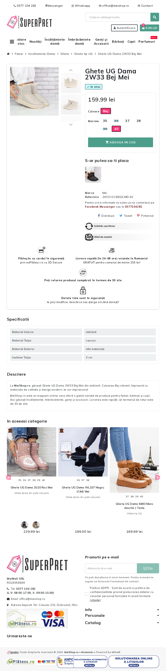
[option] (31, 481)
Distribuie (107, 215)
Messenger (55, 5)
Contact (145, 5)
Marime (93, 121)
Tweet (128, 215)
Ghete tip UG (134, 513)
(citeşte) (95, 600)
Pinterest (147, 215)
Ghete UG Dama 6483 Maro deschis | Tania (134, 506)
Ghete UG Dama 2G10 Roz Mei (31, 487)
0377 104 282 (24, 5)
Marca (89, 192)
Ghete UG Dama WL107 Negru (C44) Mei (83, 489)
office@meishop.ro (114, 5)
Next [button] (157, 477)
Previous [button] (8, 477)
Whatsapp (82, 5)
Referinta (92, 197)
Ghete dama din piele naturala (31, 493)
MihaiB (116, 652)
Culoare (93, 111)
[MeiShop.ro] (29, 21)
